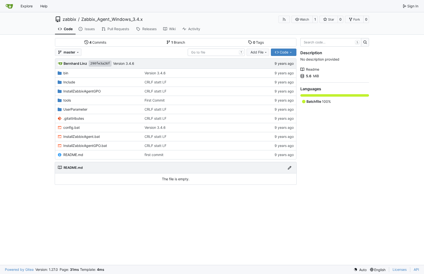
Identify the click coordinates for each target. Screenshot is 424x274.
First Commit (155, 100)
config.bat (71, 127)
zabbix (69, 19)
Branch (178, 42)
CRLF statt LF (155, 82)
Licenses (400, 269)
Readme (312, 69)
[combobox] (216, 52)
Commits (97, 42)
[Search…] (365, 42)
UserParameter (75, 109)
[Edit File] (289, 168)
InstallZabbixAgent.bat (81, 136)
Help (44, 6)
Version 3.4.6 (123, 63)
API (416, 269)
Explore (27, 6)
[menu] (360, 270)
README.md (73, 155)
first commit (154, 155)
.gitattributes (73, 118)
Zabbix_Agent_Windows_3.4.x (112, 19)
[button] (302, 19)
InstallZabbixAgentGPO (82, 91)
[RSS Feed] (284, 19)
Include (69, 82)
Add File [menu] (257, 52)
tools (67, 100)
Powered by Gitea (19, 269)
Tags (258, 42)
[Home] (9, 6)
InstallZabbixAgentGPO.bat (85, 146)
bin (65, 73)
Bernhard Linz (75, 63)
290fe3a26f (100, 63)
